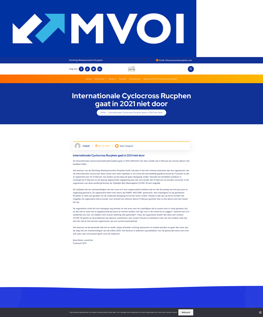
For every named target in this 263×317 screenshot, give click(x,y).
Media (111, 78)
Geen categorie (126, 146)
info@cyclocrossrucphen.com (178, 60)
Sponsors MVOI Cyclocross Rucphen (160, 78)
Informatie (99, 78)
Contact (122, 78)
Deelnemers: (135, 78)
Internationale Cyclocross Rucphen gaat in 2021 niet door (136, 112)
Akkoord (186, 312)
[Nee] (260, 312)
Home (89, 78)
